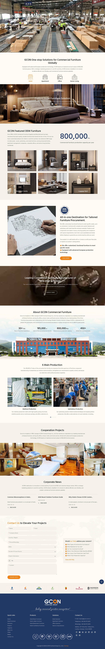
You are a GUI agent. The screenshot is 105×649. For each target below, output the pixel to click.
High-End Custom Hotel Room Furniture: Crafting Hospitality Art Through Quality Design (82, 497)
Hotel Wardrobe (83, 168)
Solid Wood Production (75, 409)
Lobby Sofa (52, 191)
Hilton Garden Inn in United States (52, 472)
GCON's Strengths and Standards (50, 14)
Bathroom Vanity (22, 191)
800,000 (75, 137)
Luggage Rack (83, 191)
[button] (50, 51)
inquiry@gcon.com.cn (84, 619)
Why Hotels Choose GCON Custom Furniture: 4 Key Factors (49, 497)
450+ (83, 328)
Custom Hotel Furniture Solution (52, 98)
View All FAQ (69, 560)
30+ (22, 328)
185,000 (42, 328)
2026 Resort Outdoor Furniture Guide (19, 497)
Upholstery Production (29, 409)
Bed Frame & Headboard (22, 168)
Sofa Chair (52, 168)
